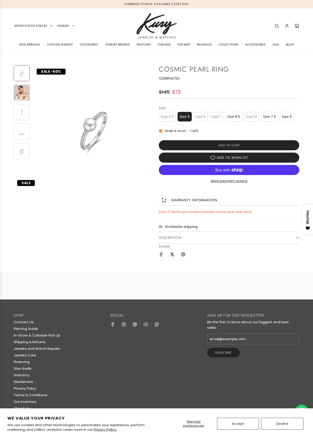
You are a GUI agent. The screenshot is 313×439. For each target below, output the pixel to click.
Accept (238, 423)
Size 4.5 (167, 116)
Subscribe (223, 352)
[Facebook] (113, 324)
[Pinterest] (135, 324)
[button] (37, 125)
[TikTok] (157, 324)
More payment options (229, 181)
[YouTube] (146, 324)
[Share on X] (172, 255)
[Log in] (287, 26)
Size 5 (185, 116)
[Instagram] (124, 324)
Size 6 (201, 116)
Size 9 (287, 116)
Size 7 (216, 116)
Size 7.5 (269, 116)
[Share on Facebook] (161, 255)
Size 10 (251, 116)
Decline (282, 423)
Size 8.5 (233, 116)
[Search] (277, 26)
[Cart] (297, 26)
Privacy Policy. (105, 429)
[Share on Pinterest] (183, 255)
